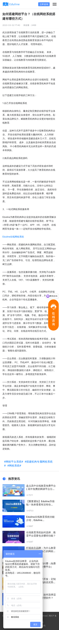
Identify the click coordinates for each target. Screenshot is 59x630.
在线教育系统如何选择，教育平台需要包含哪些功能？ (41, 534)
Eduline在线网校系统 (13, 236)
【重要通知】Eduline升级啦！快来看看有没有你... (40, 503)
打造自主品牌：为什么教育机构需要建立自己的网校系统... (41, 549)
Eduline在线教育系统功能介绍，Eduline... (40, 518)
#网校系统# (15, 465)
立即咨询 (44, 4)
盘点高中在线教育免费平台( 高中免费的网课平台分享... (41, 487)
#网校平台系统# (14, 461)
